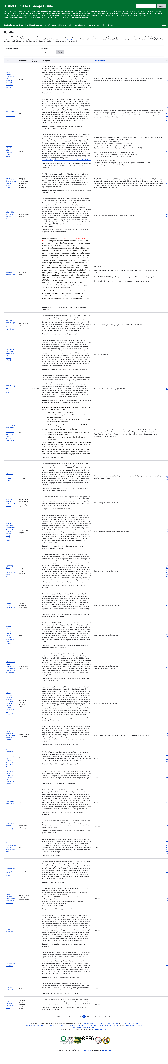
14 (80, 1016)
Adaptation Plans (17, 25)
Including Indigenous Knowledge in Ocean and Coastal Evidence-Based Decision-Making (10, 531)
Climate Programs (49, 25)
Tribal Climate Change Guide (28, 6)
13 (77, 1016)
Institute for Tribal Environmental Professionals (103, 1025)
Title (7, 61)
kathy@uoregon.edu (100, 1029)
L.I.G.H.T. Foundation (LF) (99, 11)
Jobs (104, 25)
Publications (61, 25)
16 (88, 1016)
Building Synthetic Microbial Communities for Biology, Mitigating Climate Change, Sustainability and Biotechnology (10, 703)
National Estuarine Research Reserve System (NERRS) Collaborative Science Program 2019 (10, 635)
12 (73, 1016)
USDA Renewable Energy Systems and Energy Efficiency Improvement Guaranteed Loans (10, 758)
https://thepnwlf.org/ (93, 15)
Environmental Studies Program (107, 1023)
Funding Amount (128, 61)
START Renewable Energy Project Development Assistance (10, 899)
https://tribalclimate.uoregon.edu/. (16, 17)
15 (84, 1016)
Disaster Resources (94, 25)
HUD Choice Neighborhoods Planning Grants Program (11, 183)
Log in (164, 25)
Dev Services (106, 1050)
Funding (7, 25)
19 (99, 1016)
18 (95, 1016)
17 (92, 1016)
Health (69, 25)
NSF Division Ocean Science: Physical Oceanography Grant (11, 847)
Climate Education (80, 25)
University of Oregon (89, 1023)
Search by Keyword (12, 48)
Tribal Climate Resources (33, 25)
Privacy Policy (86, 1050)
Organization (23, 61)
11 (69, 1016)
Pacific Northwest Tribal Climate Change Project (52, 11)
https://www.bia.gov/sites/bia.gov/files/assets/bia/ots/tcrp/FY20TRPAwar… (66, 160)
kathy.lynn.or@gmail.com (71, 39)
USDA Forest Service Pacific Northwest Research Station (66, 1025)
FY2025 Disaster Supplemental (10, 605)
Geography (44, 48)
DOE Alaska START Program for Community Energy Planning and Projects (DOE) (10, 777)
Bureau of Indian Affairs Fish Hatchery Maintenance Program (10, 735)
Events (110, 25)
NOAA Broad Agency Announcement (10, 114)
